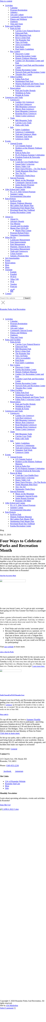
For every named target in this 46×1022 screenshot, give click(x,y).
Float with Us (4, 714)
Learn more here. (38, 666)
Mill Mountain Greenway (25, 107)
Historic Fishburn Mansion (26, 58)
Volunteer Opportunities (20, 235)
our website (9, 647)
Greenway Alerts (22, 139)
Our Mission (15, 224)
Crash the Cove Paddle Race (26, 162)
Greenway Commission (24, 132)
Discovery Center (22, 54)
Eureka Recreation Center (25, 56)
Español (13, 274)
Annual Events (16, 143)
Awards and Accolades (19, 226)
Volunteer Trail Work (23, 136)
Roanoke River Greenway (26, 113)
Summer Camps (16, 194)
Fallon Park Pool (22, 79)
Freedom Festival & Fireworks (27, 157)
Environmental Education (20, 196)
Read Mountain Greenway (26, 111)
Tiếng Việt (14, 279)
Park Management (17, 244)
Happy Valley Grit (22, 166)
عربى (12, 289)
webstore (9, 705)
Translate (8, 270)
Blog (7, 265)
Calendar (14, 8)
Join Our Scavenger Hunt (8, 575)
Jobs (7, 788)
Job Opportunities (12, 258)
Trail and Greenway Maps (25, 134)
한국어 (13, 277)
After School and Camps (15, 189)
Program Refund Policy (19, 233)
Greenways (14, 100)
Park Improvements (18, 242)
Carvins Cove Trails (23, 123)
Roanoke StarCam (12, 784)
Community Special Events (21, 17)
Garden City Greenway (24, 102)
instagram (19, 771)
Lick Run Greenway (23, 104)
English (13, 272)
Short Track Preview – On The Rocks (30, 169)
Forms (7, 260)
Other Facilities (16, 77)
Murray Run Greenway (24, 109)
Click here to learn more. (10, 733)
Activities (9, 5)
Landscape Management (20, 240)
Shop (7, 267)
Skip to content (6, 1)
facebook (7, 771)
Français (13, 286)
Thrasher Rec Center (23, 74)
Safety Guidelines (22, 130)
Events (8, 141)
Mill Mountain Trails (23, 120)
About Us (9, 217)
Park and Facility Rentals (25, 90)
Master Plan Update (23, 230)
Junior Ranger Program (24, 185)
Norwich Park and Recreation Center (30, 72)
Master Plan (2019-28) (19, 228)
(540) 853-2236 (12, 765)
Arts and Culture (17, 15)
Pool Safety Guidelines (24, 49)
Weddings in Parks (22, 93)
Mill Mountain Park (23, 35)
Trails (12, 118)
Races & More (16, 159)
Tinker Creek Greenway (25, 116)
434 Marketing (12, 1005)
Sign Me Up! (5, 805)
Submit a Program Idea (19, 256)
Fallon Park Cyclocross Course (27, 86)
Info (12, 127)
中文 (12, 282)
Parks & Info (15, 28)
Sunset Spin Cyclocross (24, 164)
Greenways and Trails (14, 97)
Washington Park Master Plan (22, 208)
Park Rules (19, 47)
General (14, 749)
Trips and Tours (16, 24)
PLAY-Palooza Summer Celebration (30, 155)
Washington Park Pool (24, 81)
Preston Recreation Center (25, 70)
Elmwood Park (21, 33)
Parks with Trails (22, 125)
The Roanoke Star (22, 40)
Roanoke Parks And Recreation (12, 309)
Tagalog (13, 284)
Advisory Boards (17, 221)
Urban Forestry (16, 253)
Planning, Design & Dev (20, 247)
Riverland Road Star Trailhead (22, 210)
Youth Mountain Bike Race (26, 171)
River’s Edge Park (22, 38)
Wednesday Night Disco (25, 176)
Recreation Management (20, 249)
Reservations (15, 88)
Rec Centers (15, 51)
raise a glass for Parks (7, 652)
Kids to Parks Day (22, 153)
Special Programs (17, 178)
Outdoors (14, 21)
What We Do (10, 237)
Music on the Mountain (24, 180)
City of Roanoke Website (15, 781)
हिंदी (11, 291)
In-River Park (15, 201)
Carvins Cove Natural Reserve (27, 31)
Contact (8, 293)
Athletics (13, 12)
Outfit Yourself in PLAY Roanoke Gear (12, 695)
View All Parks (21, 42)
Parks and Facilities (13, 26)
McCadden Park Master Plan (21, 205)
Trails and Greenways (19, 251)
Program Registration (18, 10)
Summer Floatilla (33, 719)
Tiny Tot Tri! (20, 173)
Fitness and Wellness (18, 19)
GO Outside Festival (23, 146)
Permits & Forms (22, 95)
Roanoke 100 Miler (23, 187)
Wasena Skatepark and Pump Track (29, 84)
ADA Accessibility (23, 44)
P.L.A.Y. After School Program (22, 192)
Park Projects (10, 199)
